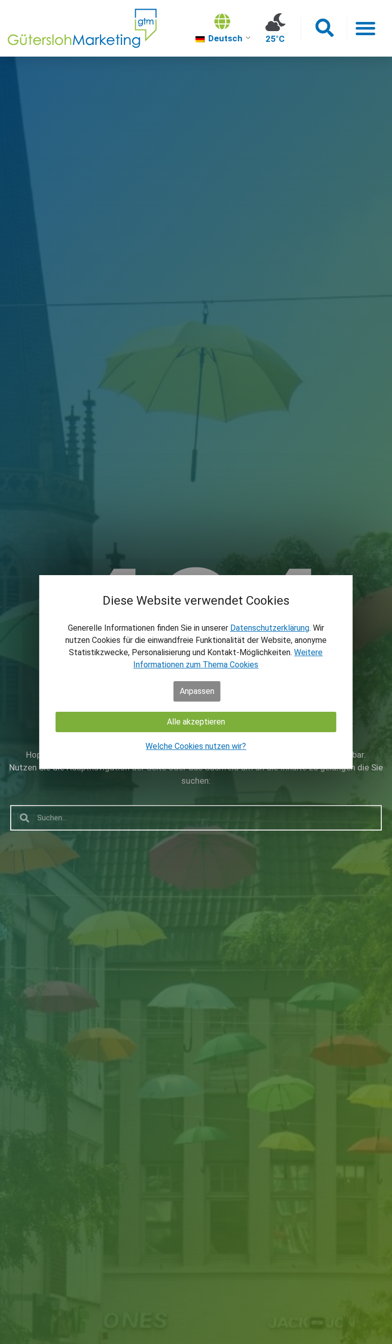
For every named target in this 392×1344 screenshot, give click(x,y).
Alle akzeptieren (196, 722)
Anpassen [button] (197, 691)
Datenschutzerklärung (269, 628)
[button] (324, 28)
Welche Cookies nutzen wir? (195, 746)
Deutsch (224, 38)
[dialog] (196, 672)
